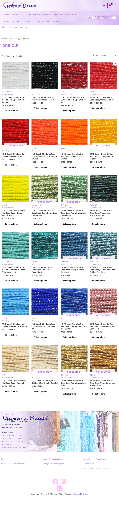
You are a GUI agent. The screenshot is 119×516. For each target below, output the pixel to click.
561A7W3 (6, 92)
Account (16, 21)
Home (6, 14)
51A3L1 (5, 205)
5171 (4, 375)
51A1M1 (64, 92)
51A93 (34, 92)
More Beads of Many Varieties (12, 464)
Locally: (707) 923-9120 (12, 441)
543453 (34, 261)
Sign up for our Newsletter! (14, 448)
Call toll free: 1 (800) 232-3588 (96, 468)
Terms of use (89, 464)
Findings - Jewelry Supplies (53, 464)
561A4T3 (6, 261)
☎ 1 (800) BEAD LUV (11, 435)
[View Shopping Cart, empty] (109, 5)
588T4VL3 (41, 203)
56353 (71, 316)
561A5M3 (71, 260)
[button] (116, 5)
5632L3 (100, 147)
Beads (3, 459)
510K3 (100, 373)
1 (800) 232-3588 (102, 17)
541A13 (93, 92)
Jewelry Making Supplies (52, 459)
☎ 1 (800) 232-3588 (11, 438)
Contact (29, 21)
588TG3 (71, 373)
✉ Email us (7, 444)
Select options (11, 110)
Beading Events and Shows (65, 14)
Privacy (84, 494)
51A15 (12, 147)
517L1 (41, 373)
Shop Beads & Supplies (37, 14)
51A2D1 (34, 148)
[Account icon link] (104, 5)
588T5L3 (100, 260)
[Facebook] (56, 481)
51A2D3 (64, 148)
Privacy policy (101, 459)
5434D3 (93, 205)
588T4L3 (71, 203)
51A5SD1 (35, 318)
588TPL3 (100, 316)
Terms (77, 494)
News (6, 21)
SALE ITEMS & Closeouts (48, 21)
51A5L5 (5, 318)
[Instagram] (63, 481)
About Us (17, 14)
